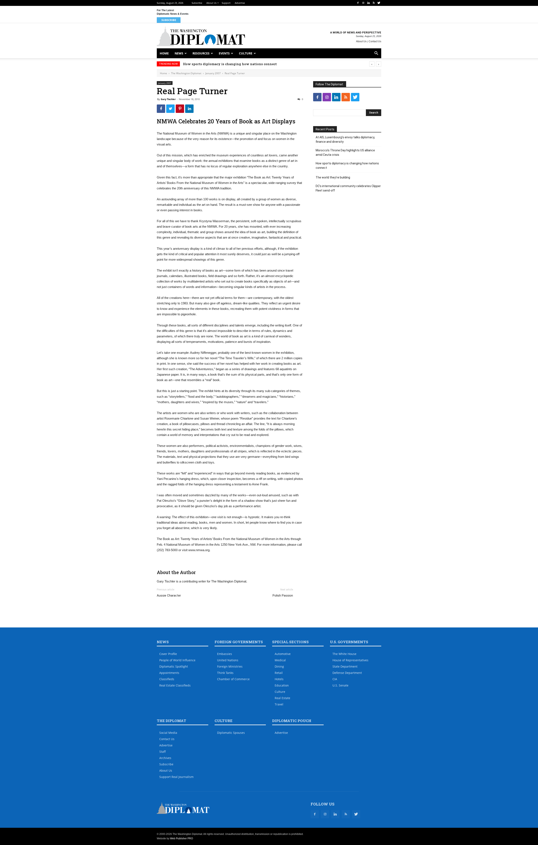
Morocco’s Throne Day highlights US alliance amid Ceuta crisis (345, 152)
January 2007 (213, 73)
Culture (245, 53)
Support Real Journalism (176, 777)
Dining (279, 666)
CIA (334, 679)
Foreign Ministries (230, 666)
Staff (162, 752)
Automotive (283, 654)
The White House (344, 654)
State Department (344, 666)
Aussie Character (169, 595)
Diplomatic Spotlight (173, 666)
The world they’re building (333, 177)
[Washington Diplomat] (201, 36)
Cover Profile (168, 654)
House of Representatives (350, 660)
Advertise (240, 2)
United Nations (227, 660)
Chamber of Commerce (233, 679)
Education (282, 685)
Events (224, 53)
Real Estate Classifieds (175, 685)
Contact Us (375, 41)
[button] (376, 54)
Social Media (168, 733)
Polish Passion (283, 595)
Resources (201, 53)
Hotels (279, 679)
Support (226, 2)
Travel (279, 704)
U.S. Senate (340, 685)
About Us (211, 2)
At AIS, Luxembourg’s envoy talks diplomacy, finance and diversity (345, 139)
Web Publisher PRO (181, 838)
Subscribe (197, 2)
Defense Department (347, 673)
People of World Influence (177, 660)
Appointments (169, 673)
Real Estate (282, 698)
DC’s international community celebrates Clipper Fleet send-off (348, 188)
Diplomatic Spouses (231, 733)
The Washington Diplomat (186, 73)
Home (164, 53)
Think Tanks (225, 673)
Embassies (224, 654)
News (179, 53)
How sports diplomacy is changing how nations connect (230, 64)
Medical (280, 660)
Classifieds (166, 679)
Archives (165, 758)
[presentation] (371, 64)
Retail (279, 673)
